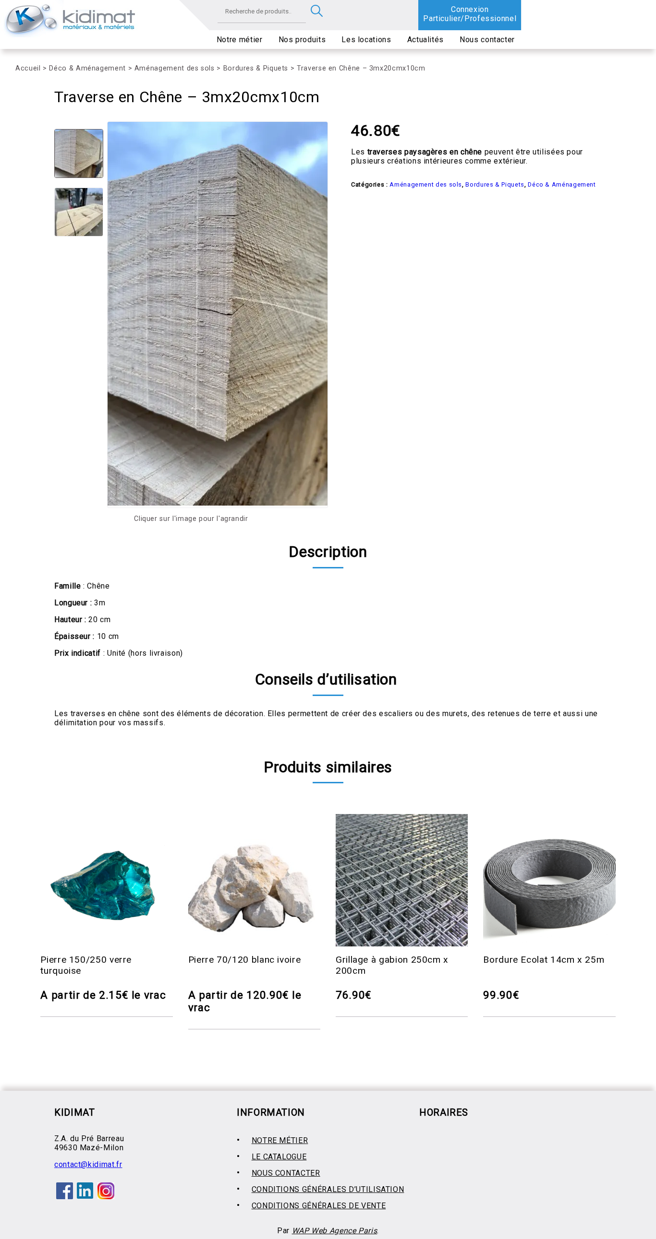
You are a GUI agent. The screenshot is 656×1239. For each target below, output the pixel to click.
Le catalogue (279, 1156)
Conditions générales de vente (319, 1205)
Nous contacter (487, 39)
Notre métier (240, 39)
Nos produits (302, 39)
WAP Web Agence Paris (334, 1230)
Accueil (27, 68)
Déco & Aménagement (87, 68)
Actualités (425, 39)
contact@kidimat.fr (88, 1164)
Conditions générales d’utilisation (328, 1189)
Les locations (366, 39)
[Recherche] (317, 11)
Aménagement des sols (174, 68)
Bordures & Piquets (256, 68)
